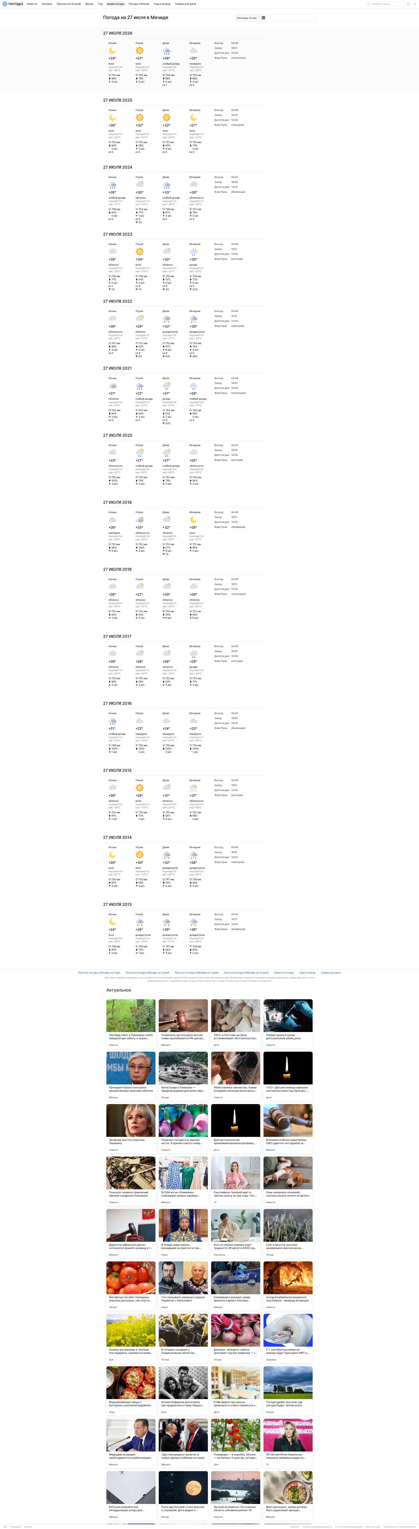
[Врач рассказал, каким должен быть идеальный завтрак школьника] (288, 1495)
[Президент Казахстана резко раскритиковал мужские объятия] (130, 1076)
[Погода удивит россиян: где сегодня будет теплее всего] (288, 1390)
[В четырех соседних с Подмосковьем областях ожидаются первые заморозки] (183, 1338)
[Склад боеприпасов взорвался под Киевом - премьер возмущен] (288, 1286)
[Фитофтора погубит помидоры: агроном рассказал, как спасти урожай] (130, 1286)
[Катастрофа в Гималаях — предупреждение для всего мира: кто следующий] (183, 1076)
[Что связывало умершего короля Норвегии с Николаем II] (183, 1286)
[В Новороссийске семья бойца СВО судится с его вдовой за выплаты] (288, 1128)
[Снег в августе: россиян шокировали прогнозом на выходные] (288, 1233)
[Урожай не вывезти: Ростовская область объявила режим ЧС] (235, 1495)
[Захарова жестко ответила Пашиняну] (130, 1128)
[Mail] (5, 4)
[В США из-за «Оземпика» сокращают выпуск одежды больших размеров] (183, 1181)
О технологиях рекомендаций (349, 1527)
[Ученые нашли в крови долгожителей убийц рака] (288, 1023)
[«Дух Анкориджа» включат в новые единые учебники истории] (183, 1443)
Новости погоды (284, 972)
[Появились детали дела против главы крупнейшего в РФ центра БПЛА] (183, 1023)
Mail (5, 1527)
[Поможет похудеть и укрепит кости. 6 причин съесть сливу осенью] (183, 1128)
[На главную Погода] (15, 4)
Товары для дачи (331, 972)
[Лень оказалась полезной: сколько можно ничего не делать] (288, 1181)
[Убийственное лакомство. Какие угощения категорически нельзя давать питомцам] (235, 1076)
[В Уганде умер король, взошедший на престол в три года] (183, 1233)
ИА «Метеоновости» (406, 1527)
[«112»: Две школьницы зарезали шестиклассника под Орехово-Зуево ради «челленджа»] (288, 1076)
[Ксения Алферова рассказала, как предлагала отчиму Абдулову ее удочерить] (183, 1390)
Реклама (28, 1527)
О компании (15, 1527)
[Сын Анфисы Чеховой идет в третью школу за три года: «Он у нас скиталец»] (235, 1181)
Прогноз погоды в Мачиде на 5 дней (147, 972)
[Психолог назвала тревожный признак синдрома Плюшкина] (130, 1181)
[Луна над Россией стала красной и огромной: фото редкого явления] (183, 1495)
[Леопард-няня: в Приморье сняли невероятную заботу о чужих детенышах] (130, 1023)
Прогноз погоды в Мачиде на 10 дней (246, 972)
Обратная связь (373, 1527)
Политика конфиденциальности (317, 1527)
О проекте (294, 1527)
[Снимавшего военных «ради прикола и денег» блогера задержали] (235, 1286)
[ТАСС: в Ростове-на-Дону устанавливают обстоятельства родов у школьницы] (235, 1023)
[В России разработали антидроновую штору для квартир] (130, 1495)
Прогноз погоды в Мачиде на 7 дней (196, 972)
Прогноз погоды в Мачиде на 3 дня (99, 972)
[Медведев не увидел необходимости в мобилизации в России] (130, 1443)
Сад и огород (307, 972)
